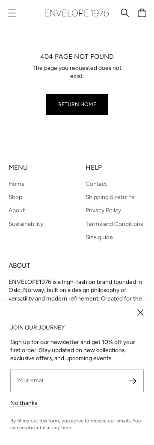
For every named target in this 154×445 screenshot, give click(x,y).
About (17, 210)
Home (17, 183)
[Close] (140, 312)
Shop (15, 197)
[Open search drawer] (124, 12)
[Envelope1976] (77, 13)
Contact (96, 183)
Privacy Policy (103, 210)
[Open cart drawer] (142, 12)
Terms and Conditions (114, 223)
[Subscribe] (133, 381)
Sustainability (26, 223)
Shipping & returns (110, 197)
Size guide (99, 237)
